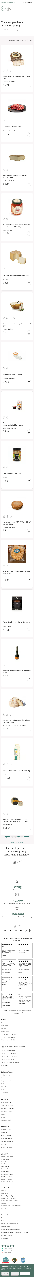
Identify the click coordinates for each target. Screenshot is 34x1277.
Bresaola (4, 1117)
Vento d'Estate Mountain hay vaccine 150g (16, 77)
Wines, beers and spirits (8, 1040)
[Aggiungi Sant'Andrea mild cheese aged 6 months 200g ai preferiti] (30, 146)
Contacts (3, 1203)
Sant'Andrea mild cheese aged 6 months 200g (15, 176)
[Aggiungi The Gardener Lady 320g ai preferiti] (30, 443)
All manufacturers (6, 1147)
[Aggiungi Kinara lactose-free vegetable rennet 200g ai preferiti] (30, 294)
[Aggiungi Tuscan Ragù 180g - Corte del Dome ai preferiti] (30, 592)
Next (26, 838)
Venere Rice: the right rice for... (10, 1224)
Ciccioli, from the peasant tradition (11, 1230)
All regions (4, 1065)
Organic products (6, 1081)
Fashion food (5, 1090)
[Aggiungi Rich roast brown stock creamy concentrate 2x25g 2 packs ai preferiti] (30, 393)
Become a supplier (6, 1176)
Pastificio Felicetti (6, 1130)
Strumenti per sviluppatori (9, 1196)
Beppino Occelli (6, 1135)
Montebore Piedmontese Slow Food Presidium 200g (16, 721)
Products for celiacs (7, 1087)
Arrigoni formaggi (6, 1138)
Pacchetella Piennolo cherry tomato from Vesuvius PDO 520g (16, 226)
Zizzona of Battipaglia (7, 1108)
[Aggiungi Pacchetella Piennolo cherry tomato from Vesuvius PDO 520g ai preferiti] (30, 195)
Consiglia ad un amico (7, 1181)
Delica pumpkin (5, 1227)
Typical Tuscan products (8, 1059)
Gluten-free (4, 1084)
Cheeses (3, 1022)
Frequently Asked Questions (9, 1201)
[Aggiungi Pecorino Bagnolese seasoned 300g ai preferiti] (30, 245)
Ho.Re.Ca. (4, 1171)
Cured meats (5, 1031)
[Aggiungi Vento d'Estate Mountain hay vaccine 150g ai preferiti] (30, 47)
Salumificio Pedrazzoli (7, 1141)
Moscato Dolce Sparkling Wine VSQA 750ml (17, 672)
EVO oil (3, 1028)
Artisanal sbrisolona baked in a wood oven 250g (16, 572)
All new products (6, 1120)
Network (4, 1208)
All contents (4, 1238)
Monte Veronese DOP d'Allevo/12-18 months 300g (17, 523)
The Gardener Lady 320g (12, 473)
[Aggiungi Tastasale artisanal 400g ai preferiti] (30, 96)
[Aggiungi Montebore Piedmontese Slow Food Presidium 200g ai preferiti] (30, 691)
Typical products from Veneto (10, 1062)
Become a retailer (6, 1179)
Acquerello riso (5, 1132)
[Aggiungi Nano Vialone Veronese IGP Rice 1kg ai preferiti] (30, 740)
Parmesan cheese (6, 1111)
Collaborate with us (7, 1174)
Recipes (3, 1191)
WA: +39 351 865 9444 (27, 2)
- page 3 (5, 29)
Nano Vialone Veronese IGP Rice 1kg (16, 771)
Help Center (4, 1193)
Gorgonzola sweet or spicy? (9, 1221)
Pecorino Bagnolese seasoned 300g (16, 275)
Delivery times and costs (8, 1198)
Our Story (4, 1164)
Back (7, 838)
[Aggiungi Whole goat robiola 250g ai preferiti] (30, 344)
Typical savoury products (8, 1034)
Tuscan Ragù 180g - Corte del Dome (16, 622)
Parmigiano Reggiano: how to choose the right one (15, 1232)
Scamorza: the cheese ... (8, 1235)
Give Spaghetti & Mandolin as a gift (11, 1205)
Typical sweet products (8, 1037)
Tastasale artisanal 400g (12, 127)
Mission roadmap (6, 1166)
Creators (3, 1161)
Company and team (7, 1157)
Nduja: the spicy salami (8, 1218)
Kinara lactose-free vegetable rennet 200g (17, 325)
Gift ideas (4, 1078)
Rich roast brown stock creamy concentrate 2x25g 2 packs (14, 424)
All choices (4, 1093)
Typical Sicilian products (8, 1051)
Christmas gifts (5, 1075)
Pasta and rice (5, 1025)
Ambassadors (5, 1159)
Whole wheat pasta (7, 1105)
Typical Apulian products (8, 1054)
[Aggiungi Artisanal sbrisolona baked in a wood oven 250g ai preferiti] (30, 542)
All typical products (17, 842)
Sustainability (5, 1169)
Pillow (3, 1114)
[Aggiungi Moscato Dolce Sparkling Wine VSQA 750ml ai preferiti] (30, 641)
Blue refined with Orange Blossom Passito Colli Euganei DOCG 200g (15, 820)
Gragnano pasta (6, 1102)
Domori (3, 1144)
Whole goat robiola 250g (12, 374)
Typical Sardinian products (9, 1056)
